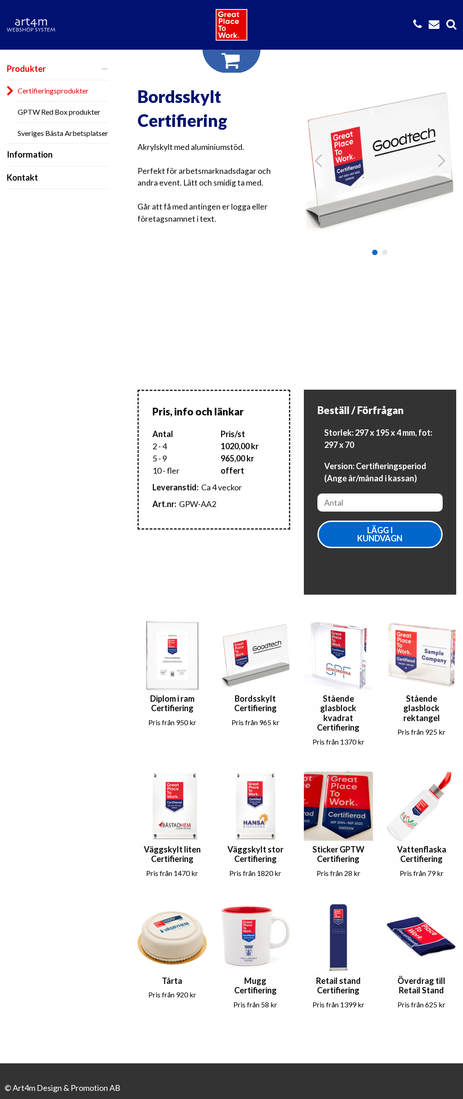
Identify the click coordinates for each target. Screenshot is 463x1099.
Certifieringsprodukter (53, 90)
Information (29, 154)
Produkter (26, 69)
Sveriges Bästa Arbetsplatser (63, 133)
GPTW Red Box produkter (59, 111)
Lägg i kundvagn (379, 534)
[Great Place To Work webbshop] (231, 25)
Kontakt (22, 177)
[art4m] (36, 25)
